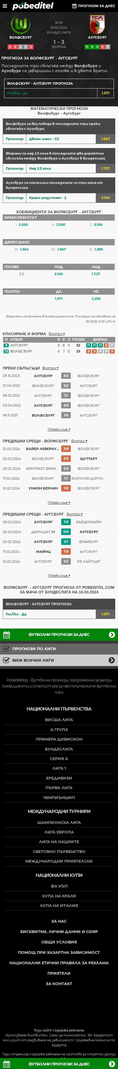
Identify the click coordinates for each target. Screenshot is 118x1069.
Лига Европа (59, 832)
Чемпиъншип (59, 797)
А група (59, 729)
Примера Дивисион (59, 739)
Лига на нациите (59, 841)
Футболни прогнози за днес (59, 634)
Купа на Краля (59, 896)
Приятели (59, 973)
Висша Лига (59, 719)
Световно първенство (59, 851)
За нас (59, 921)
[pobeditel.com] (33, 6)
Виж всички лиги (33, 660)
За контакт (59, 983)
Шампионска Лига (59, 822)
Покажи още (58, 429)
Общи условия (59, 942)
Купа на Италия (59, 905)
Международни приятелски (59, 861)
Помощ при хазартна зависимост (59, 952)
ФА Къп (59, 886)
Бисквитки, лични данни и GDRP (59, 931)
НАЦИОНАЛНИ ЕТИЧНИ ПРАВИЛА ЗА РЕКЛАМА (59, 962)
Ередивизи (59, 778)
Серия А (59, 758)
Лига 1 (59, 768)
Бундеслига (59, 32)
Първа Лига (59, 787)
